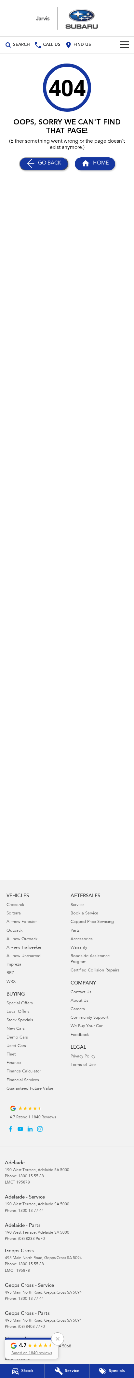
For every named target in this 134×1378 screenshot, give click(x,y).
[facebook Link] (11, 1129)
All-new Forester (22, 922)
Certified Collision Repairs (95, 971)
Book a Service (84, 913)
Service (77, 905)
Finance (14, 1063)
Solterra (14, 913)
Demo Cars (17, 1038)
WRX (11, 982)
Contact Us (81, 992)
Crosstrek (15, 905)
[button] (32, 1348)
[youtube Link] (20, 1129)
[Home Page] (67, 18)
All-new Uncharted (24, 956)
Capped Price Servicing (92, 922)
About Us (79, 1001)
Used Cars (16, 1046)
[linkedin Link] (30, 1129)
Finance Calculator (24, 1071)
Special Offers (20, 1003)
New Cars (16, 1029)
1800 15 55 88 (31, 1176)
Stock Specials (20, 1020)
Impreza (14, 965)
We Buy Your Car (86, 1026)
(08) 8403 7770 (31, 1327)
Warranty (79, 948)
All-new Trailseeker (24, 948)
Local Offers (18, 1012)
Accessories (82, 939)
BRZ (10, 973)
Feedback (80, 1035)
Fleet (11, 1055)
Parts (75, 931)
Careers (78, 1009)
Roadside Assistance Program (90, 959)
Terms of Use (83, 1065)
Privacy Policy (83, 1057)
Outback (14, 931)
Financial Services (23, 1080)
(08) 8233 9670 (31, 1239)
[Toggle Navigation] (124, 45)
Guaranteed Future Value (30, 1089)
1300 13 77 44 (31, 1211)
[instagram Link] (40, 1129)
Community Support (89, 1018)
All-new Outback (22, 939)
